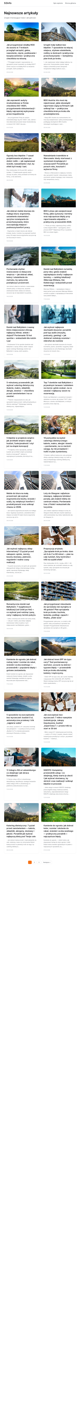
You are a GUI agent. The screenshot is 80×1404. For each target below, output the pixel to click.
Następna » (46, 862)
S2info (8, 3)
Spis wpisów (58, 3)
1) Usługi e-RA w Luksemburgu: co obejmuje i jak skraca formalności (21, 773)
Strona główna (70, 3)
